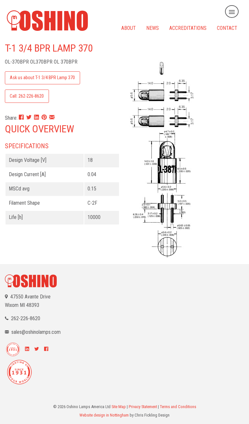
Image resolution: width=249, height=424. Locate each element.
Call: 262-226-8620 (27, 96)
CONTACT (227, 27)
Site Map (119, 406)
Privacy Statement (143, 406)
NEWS (152, 27)
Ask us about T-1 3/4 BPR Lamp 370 (42, 77)
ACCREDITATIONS (188, 27)
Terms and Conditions (178, 406)
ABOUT (128, 27)
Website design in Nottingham (104, 415)
